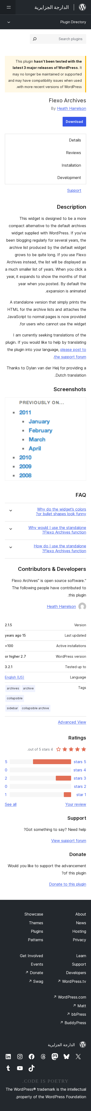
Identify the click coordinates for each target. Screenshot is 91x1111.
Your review (75, 804)
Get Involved (31, 955)
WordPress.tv (71, 981)
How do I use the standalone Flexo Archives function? (60, 548)
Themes (36, 922)
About (80, 914)
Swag (35, 981)
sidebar (12, 708)
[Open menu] (8, 7)
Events (37, 964)
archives (13, 688)
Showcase (34, 914)
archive (28, 688)
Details (75, 140)
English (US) (14, 677)
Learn (81, 955)
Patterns (35, 939)
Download (74, 121)
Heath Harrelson (71, 108)
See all (11, 804)
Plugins (37, 931)
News (81, 922)
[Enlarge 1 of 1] (79, 404)
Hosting (79, 931)
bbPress (76, 1014)
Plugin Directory (73, 22)
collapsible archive (35, 708)
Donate (34, 972)
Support (74, 190)
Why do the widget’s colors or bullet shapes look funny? (61, 511)
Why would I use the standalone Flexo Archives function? (57, 530)
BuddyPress (73, 1022)
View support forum (68, 840)
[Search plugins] (35, 39)
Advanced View (72, 722)
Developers (76, 972)
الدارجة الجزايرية (61, 1044)
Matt (79, 1005)
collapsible (15, 698)
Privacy (79, 939)
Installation (71, 165)
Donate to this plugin (67, 884)
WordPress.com (69, 997)
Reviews (73, 152)
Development (69, 177)
